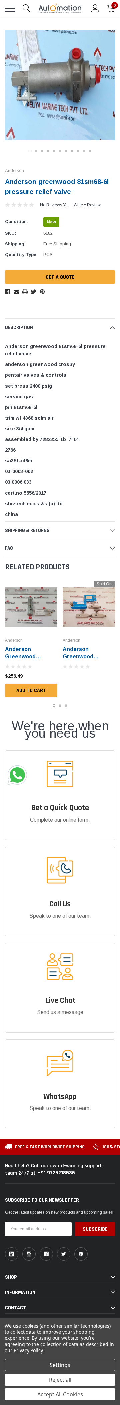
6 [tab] (60, 151)
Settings (60, 1365)
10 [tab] (84, 151)
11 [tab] (90, 151)
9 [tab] (78, 151)
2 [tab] (36, 151)
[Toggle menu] (10, 9)
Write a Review (87, 205)
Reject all (60, 1379)
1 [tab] (30, 151)
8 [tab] (72, 151)
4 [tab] (48, 151)
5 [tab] (54, 151)
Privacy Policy (28, 1350)
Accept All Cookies (60, 1394)
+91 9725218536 (56, 1172)
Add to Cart (31, 690)
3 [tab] (42, 151)
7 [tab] (66, 151)
